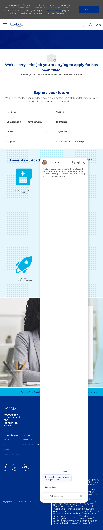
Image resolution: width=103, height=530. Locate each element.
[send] (82, 496)
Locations (8, 445)
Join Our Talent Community (34, 445)
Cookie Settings (53, 10)
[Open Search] (82, 25)
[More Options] (46, 496)
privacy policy (56, 174)
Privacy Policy (91, 479)
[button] (91, 24)
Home (6, 439)
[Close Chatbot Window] (84, 163)
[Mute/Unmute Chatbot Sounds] (79, 163)
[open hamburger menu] (5, 25)
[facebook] (5, 467)
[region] (64, 329)
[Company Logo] (16, 24)
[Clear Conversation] (74, 162)
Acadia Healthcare (11, 455)
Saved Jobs (27, 439)
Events (7, 450)
